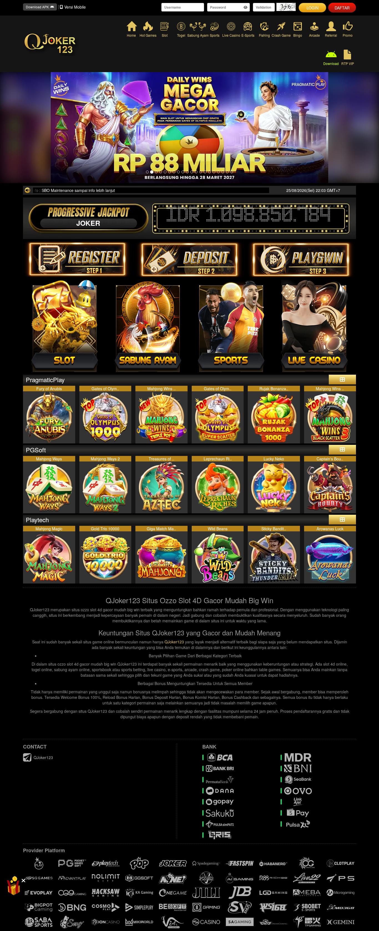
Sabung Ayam (198, 35)
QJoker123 (174, 642)
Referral (331, 35)
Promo (348, 35)
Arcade (314, 35)
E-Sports (247, 35)
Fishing (264, 35)
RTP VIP (347, 63)
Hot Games (148, 35)
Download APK (37, 6)
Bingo (297, 35)
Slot (165, 35)
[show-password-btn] (245, 7)
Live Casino (231, 35)
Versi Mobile (75, 7)
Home (131, 35)
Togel (181, 35)
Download (331, 63)
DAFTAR (342, 8)
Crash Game (281, 35)
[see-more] (342, 379)
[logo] (73, 43)
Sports (214, 35)
